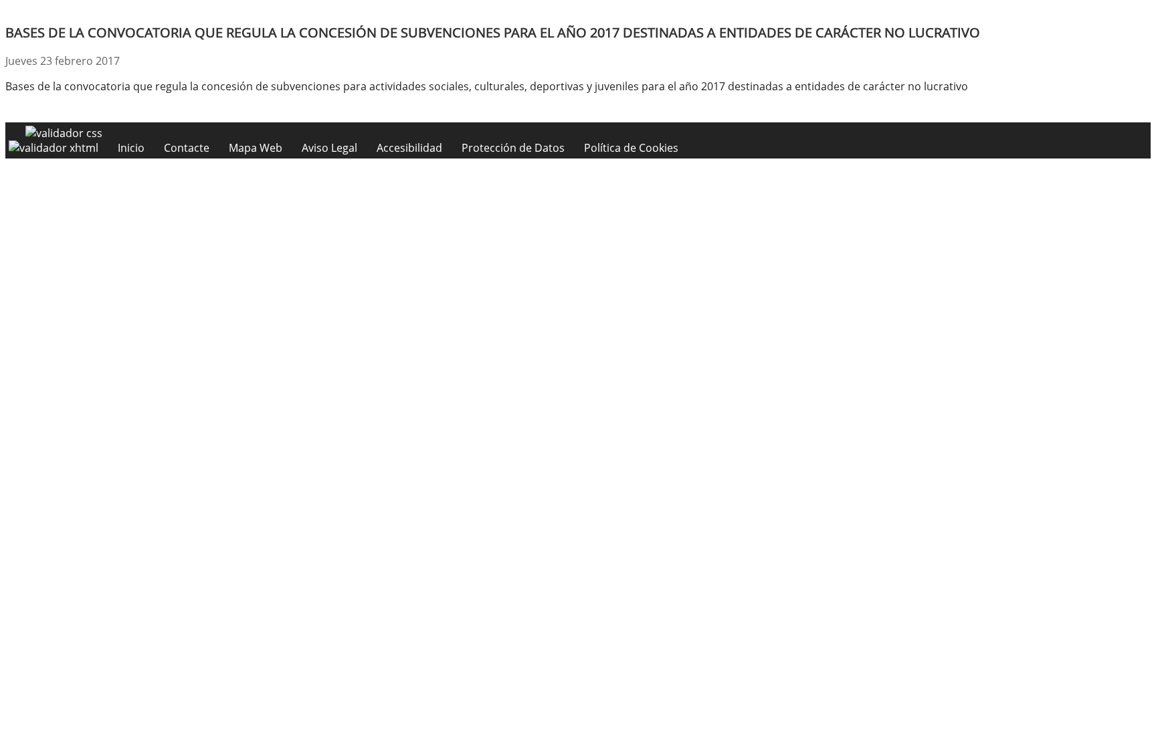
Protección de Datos (513, 147)
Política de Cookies (631, 147)
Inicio (131, 147)
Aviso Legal (329, 147)
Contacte (186, 147)
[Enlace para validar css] (63, 133)
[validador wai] (55, 147)
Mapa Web (255, 147)
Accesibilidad (409, 147)
